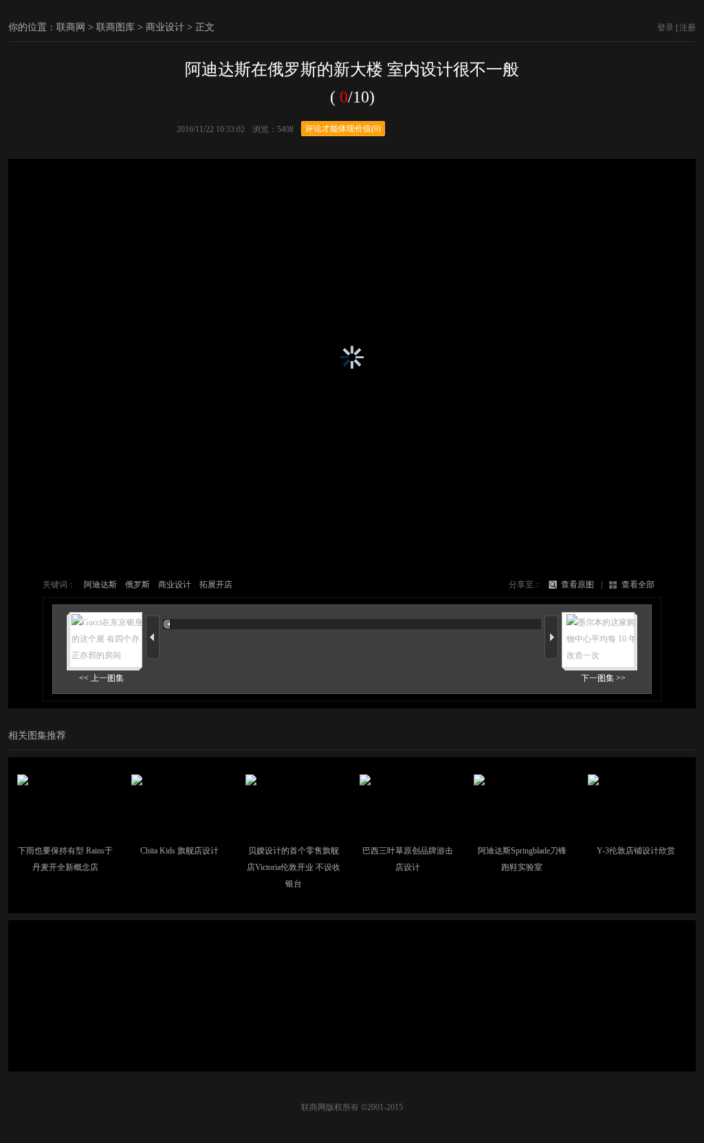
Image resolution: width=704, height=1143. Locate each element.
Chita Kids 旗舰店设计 (179, 851)
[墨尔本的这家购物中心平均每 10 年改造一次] (599, 653)
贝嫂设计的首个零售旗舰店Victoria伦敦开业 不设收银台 (293, 867)
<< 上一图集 (101, 678)
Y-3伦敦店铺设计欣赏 (636, 851)
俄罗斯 (137, 584)
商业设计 (165, 27)
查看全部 (638, 584)
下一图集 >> (603, 678)
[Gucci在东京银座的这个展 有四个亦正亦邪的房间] (104, 653)
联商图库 (115, 27)
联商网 (70, 27)
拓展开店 (215, 584)
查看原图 (577, 584)
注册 (687, 27)
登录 (665, 27)
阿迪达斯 (100, 584)
